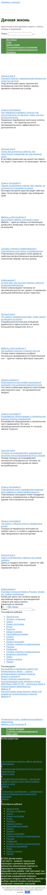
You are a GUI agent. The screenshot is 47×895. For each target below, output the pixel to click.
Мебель (5, 689)
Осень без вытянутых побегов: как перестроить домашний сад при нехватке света (21, 154)
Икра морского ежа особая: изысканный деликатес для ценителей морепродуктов (21, 383)
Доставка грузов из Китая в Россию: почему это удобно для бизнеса (23, 593)
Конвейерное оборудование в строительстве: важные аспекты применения (23, 417)
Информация (7, 764)
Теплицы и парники (15, 619)
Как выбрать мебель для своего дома (20, 219)
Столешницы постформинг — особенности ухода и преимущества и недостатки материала (21, 794)
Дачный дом (12, 616)
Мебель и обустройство (12, 724)
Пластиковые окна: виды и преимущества (22, 251)
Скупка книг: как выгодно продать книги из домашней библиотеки (22, 284)
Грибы (9, 657)
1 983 (8, 607)
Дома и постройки (15, 624)
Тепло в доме (7, 774)
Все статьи (11, 40)
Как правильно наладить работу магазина (21, 761)
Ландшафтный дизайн (17, 634)
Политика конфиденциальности (21, 50)
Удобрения (11, 649)
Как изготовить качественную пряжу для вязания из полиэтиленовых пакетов (21, 692)
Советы (10, 637)
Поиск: (4, 33)
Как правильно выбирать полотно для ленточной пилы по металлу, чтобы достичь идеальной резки (22, 115)
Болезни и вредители (16, 654)
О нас (8, 42)
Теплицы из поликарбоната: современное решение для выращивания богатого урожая (23, 454)
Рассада (10, 647)
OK (27, 892)
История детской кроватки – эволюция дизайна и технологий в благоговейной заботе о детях (20, 781)
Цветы (9, 621)
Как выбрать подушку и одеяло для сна (20, 351)
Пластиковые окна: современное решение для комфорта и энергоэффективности (22, 490)
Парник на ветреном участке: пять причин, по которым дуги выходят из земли (23, 186)
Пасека (9, 662)
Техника (10, 639)
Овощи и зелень (14, 631)
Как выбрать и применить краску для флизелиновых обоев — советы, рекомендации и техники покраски (19, 671)
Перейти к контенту (10, 2)
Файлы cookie (13, 45)
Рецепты (10, 629)
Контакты (11, 52)
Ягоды (9, 626)
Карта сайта (11, 734)
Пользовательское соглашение (21, 47)
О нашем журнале (15, 729)
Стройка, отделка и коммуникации (23, 644)
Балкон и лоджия (9, 676)
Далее (15, 607)
